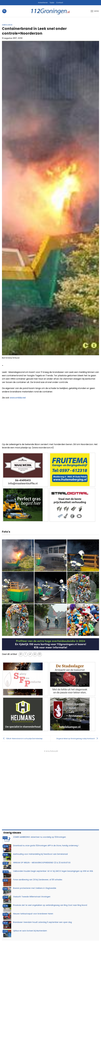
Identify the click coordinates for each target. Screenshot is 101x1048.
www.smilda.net (18, 397)
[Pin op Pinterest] (35, 654)
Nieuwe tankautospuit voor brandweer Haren (33, 913)
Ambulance (7, 25)
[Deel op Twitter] (30, 654)
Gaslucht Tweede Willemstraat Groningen (31, 896)
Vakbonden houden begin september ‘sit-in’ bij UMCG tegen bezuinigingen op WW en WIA (53, 871)
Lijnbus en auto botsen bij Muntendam (30, 931)
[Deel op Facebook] (25, 654)
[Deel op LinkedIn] (39, 654)
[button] (4, 11)
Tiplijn (52, 2)
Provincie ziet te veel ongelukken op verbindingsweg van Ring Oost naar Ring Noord (50, 905)
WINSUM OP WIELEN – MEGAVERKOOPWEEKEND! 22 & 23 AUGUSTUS (41, 862)
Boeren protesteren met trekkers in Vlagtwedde (34, 888)
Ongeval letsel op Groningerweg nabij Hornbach (75, 738)
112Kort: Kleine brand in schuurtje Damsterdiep (24, 738)
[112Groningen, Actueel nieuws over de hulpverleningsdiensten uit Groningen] (50, 11)
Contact (59, 2)
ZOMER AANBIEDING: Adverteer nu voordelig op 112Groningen (39, 837)
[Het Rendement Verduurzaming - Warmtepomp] (50, 644)
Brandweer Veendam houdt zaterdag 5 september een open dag (42, 922)
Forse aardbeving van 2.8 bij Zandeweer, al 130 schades (37, 879)
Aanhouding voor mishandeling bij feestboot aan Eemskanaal (40, 854)
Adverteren (43, 2)
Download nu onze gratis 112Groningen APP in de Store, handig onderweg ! (46, 845)
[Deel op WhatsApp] (21, 654)
